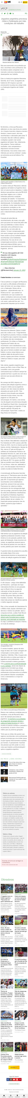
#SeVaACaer (19, 261)
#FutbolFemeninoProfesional (17, 259)
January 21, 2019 (19, 270)
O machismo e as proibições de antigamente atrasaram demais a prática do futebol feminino (13, 721)
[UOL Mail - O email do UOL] (19, 2)
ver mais (13, 1067)
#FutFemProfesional (7, 261)
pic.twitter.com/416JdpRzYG (10, 264)
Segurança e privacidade (14, 1091)
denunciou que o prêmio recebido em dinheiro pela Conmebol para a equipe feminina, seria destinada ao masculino (13, 617)
